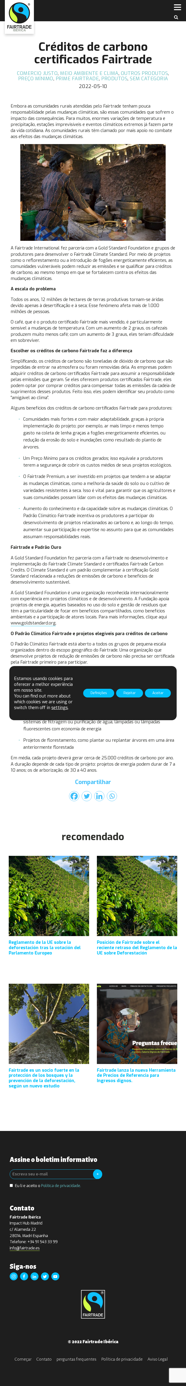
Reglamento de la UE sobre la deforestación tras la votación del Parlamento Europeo (45, 948)
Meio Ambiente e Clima (89, 73)
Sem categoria (149, 78)
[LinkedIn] (99, 796)
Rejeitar (130, 693)
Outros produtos (144, 73)
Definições (99, 693)
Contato (44, 1359)
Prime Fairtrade (77, 78)
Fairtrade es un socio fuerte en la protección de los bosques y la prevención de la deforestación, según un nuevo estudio (44, 1078)
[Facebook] (74, 796)
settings (59, 708)
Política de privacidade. (61, 1185)
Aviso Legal (157, 1359)
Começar (23, 1359)
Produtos (114, 78)
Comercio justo (37, 73)
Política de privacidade (122, 1359)
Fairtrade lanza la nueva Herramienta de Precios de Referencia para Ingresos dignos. (136, 1076)
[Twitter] (87, 796)
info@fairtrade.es (25, 1248)
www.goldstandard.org (33, 623)
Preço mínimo (35, 78)
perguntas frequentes (76, 1359)
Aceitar (158, 693)
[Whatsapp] (112, 796)
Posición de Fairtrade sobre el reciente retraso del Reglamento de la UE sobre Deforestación (137, 948)
